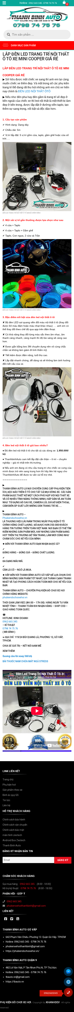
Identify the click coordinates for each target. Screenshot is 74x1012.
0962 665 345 (27, 884)
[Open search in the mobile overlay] (37, 34)
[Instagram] (18, 919)
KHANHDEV (53, 1002)
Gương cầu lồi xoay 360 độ (17, 656)
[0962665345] (69, 993)
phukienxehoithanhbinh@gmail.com (26, 905)
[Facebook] (6, 919)
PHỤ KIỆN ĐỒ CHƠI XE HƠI (15, 1002)
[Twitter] (12, 919)
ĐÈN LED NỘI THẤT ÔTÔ (34, 91)
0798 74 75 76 (28, 888)
